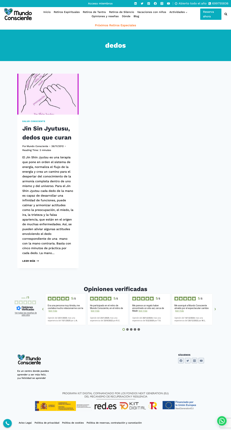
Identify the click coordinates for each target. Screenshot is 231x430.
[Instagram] (162, 3)
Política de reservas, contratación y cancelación (114, 422)
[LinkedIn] (135, 3)
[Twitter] (142, 3)
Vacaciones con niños (151, 12)
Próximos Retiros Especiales (115, 25)
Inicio (47, 12)
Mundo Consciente (37, 146)
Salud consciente (33, 121)
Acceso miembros (100, 3)
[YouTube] (168, 3)
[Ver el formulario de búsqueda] (225, 14)
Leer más (30, 261)
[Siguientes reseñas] (215, 309)
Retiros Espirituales (67, 12)
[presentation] (48, 94)
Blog (136, 16)
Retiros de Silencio (121, 12)
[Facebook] (155, 3)
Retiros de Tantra (94, 12)
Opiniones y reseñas (105, 16)
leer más (53, 311)
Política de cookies (73, 422)
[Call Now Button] (7, 423)
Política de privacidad (47, 422)
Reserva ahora (208, 14)
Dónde (126, 16)
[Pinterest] (148, 3)
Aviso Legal (25, 422)
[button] (222, 421)
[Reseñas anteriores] (43, 309)
